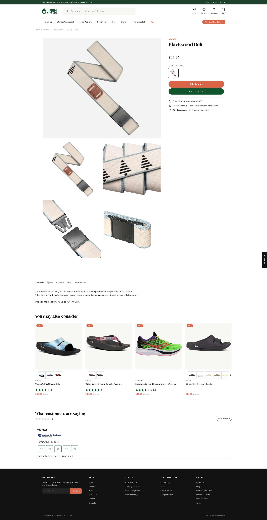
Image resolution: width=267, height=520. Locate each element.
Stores (207, 2)
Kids (91, 490)
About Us (200, 482)
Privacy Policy (202, 499)
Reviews (60, 282)
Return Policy (166, 490)
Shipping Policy (166, 495)
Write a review (224, 418)
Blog (198, 486)
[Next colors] (230, 375)
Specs (50, 282)
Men (91, 482)
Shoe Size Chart (132, 482)
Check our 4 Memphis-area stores (203, 106)
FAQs (162, 486)
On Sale (92, 503)
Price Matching (131, 495)
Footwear (46, 30)
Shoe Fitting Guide (132, 490)
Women (92, 486)
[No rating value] (43, 419)
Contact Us (165, 482)
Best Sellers (58, 30)
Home (37, 30)
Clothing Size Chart (133, 486)
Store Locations (203, 495)
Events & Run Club (204, 490)
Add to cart (196, 84)
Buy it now (196, 91)
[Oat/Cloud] (173, 73)
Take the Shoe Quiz (213, 22)
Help (215, 2)
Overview (39, 282)
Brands (92, 499)
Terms (198, 503)
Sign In (222, 2)
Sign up (76, 491)
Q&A (69, 282)
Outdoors (93, 495)
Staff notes (80, 282)
